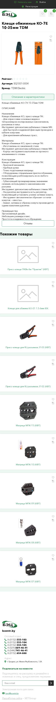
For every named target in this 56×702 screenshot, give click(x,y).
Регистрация (32, 6)
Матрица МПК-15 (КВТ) (28, 425)
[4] (23, 78)
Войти (43, 2)
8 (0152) (17, 639)
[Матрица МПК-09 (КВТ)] (28, 489)
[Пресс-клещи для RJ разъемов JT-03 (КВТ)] (28, 333)
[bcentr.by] (9, 14)
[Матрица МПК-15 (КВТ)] (28, 411)
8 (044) (17, 650)
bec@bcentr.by (12, 693)
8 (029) (17, 647)
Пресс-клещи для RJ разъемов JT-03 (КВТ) (28, 347)
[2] (17, 78)
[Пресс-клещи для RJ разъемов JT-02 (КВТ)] (28, 372)
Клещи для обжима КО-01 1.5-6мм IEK (28, 308)
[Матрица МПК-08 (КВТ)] (28, 528)
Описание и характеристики (28, 96)
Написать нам (25, 2)
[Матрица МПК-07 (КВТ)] (28, 567)
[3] (20, 78)
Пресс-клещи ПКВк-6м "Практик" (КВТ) (28, 269)
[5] (26, 78)
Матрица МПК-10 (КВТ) (28, 464)
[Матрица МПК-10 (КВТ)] (28, 450)
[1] (14, 78)
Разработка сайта (12, 698)
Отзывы (28, 223)
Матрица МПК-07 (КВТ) (28, 581)
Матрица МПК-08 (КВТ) (28, 542)
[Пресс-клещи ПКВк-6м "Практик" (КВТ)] (28, 254)
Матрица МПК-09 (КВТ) (28, 503)
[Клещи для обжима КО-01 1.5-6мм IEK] (28, 293)
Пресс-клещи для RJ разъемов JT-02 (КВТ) (28, 386)
